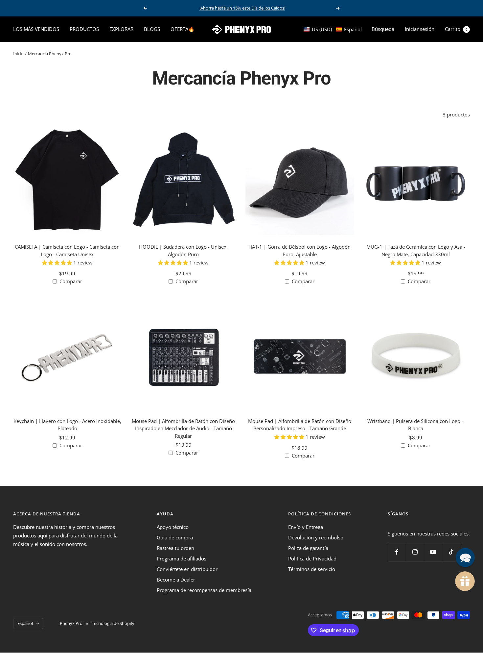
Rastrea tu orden (175, 548)
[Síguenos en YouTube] (433, 552)
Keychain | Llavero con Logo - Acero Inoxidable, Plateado (67, 425)
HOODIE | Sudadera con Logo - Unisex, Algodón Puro (183, 250)
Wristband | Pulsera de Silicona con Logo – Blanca (415, 425)
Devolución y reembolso (315, 537)
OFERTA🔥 (183, 29)
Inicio (18, 54)
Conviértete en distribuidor (187, 569)
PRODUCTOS (84, 29)
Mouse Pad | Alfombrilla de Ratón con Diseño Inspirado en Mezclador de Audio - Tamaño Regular (183, 428)
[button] (332, 29)
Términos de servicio (311, 569)
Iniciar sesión (419, 29)
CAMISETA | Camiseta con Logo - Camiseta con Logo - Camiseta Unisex (67, 250)
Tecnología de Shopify (113, 623)
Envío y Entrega (305, 527)
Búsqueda (383, 29)
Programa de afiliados (181, 558)
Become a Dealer (176, 579)
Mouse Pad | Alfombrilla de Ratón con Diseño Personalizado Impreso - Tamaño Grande (299, 425)
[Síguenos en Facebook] (397, 552)
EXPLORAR (121, 29)
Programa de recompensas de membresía (204, 590)
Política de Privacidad (312, 558)
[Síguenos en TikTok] (451, 552)
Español (25, 623)
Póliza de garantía (308, 548)
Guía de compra (175, 537)
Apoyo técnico (173, 527)
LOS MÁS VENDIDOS (36, 29)
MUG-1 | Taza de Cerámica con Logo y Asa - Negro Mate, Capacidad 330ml (415, 250)
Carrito (456, 29)
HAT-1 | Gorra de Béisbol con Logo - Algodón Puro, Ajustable (299, 250)
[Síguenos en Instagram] (415, 552)
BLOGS (152, 29)
